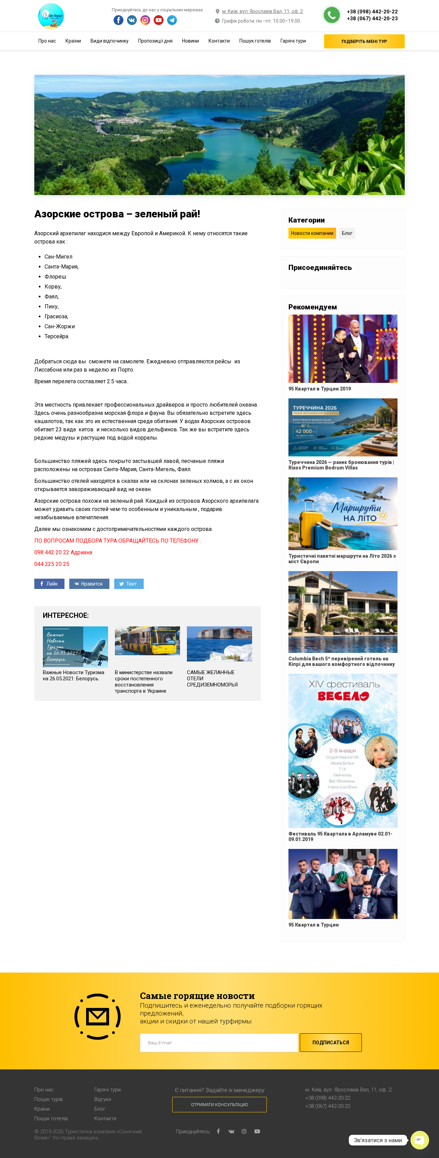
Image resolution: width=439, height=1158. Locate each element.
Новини (190, 41)
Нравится (91, 584)
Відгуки (102, 1099)
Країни (73, 41)
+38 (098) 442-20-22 (372, 12)
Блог (347, 233)
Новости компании (312, 233)
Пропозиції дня (155, 41)
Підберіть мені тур (364, 41)
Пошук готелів (255, 41)
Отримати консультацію (219, 1104)
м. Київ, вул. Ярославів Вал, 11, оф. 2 (262, 11)
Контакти (219, 41)
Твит (131, 584)
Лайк (51, 584)
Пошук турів (48, 1099)
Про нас (47, 41)
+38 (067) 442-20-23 (372, 18)
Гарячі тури (293, 41)
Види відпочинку (110, 41)
